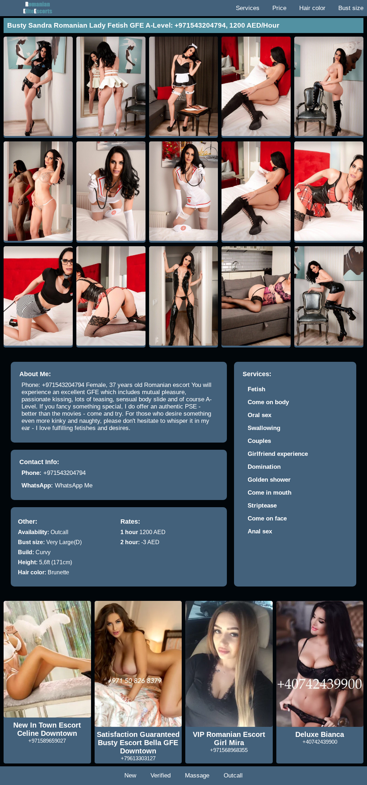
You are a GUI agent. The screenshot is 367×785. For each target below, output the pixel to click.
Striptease (262, 505)
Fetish (256, 389)
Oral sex (259, 415)
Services (247, 8)
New (130, 775)
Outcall (233, 775)
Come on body (268, 402)
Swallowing (264, 428)
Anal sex (260, 531)
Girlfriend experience (278, 453)
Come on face (267, 518)
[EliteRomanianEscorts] (36, 8)
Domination (264, 466)
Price (279, 8)
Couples (259, 441)
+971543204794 (64, 472)
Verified (161, 775)
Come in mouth (269, 492)
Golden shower (269, 479)
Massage (197, 775)
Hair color (312, 8)
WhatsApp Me (73, 485)
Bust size (350, 8)
